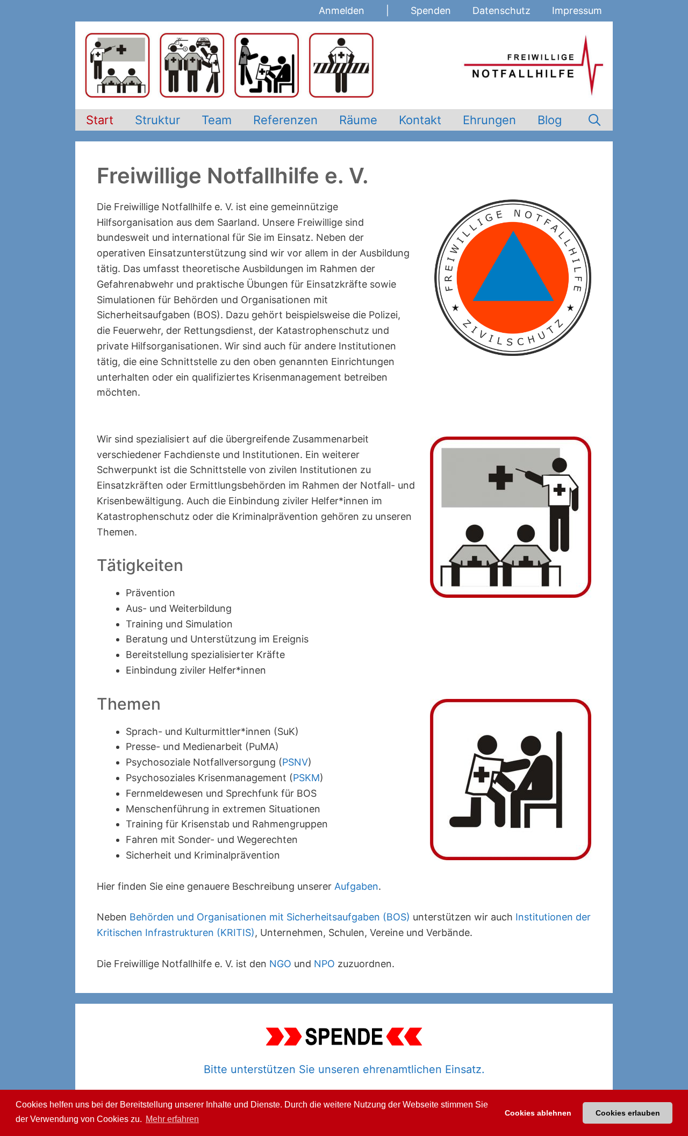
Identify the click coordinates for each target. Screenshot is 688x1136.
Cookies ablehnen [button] (538, 1113)
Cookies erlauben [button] (628, 1113)
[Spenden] (344, 1036)
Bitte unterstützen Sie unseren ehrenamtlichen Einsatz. (344, 1069)
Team (217, 120)
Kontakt (420, 120)
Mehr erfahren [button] (172, 1119)
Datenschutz (501, 10)
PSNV (295, 762)
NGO (280, 963)
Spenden (431, 10)
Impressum (577, 10)
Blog (550, 120)
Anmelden (341, 10)
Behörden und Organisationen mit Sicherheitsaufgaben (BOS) (270, 917)
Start (99, 120)
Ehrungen (489, 120)
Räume (358, 120)
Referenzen (285, 120)
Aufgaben (356, 886)
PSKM (306, 777)
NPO (324, 963)
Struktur (157, 120)
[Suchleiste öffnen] (594, 120)
